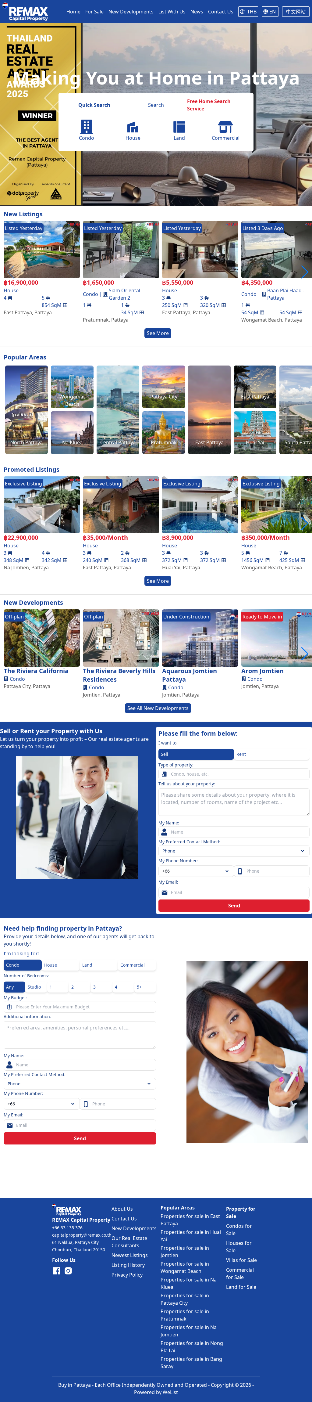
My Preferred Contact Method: (189, 842)
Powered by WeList (156, 1392)
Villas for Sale (241, 1260)
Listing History (128, 1265)
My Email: (168, 882)
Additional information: (27, 1016)
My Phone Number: (178, 860)
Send (234, 905)
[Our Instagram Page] (68, 1270)
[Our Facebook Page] (56, 1270)
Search (156, 105)
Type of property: (175, 765)
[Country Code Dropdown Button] (74, 1103)
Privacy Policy (127, 1274)
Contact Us (124, 1218)
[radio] (196, 754)
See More (158, 333)
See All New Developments (158, 708)
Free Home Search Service (209, 105)
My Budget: (15, 997)
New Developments (134, 1228)
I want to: (168, 743)
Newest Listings (130, 1255)
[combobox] (196, 871)
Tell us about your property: (186, 784)
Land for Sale (241, 1287)
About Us (122, 1209)
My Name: (168, 823)
